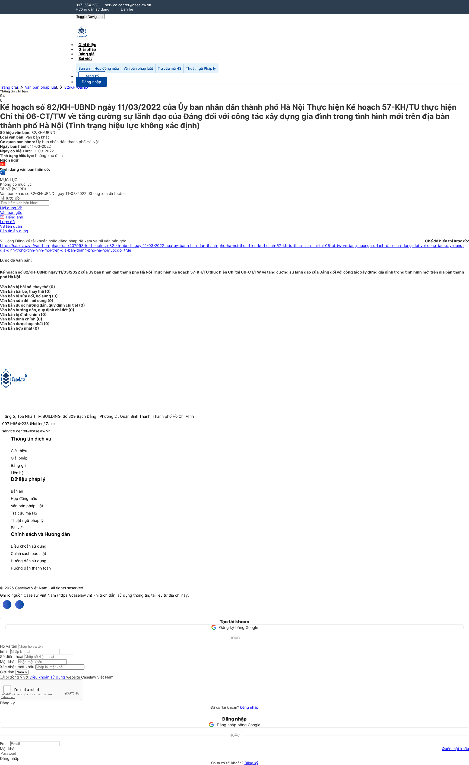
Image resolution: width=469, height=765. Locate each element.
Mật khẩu (8, 661)
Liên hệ (127, 9)
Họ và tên (8, 646)
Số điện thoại (11, 656)
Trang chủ (9, 87)
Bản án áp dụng (14, 231)
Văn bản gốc (11, 212)
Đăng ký (251, 763)
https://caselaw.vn (74, 595)
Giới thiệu (19, 450)
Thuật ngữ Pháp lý (201, 68)
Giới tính (7, 672)
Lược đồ (7, 221)
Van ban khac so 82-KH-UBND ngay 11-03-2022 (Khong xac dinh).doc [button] (63, 193)
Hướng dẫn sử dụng (92, 9)
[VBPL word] (2, 175)
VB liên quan (11, 226)
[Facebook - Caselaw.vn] (7, 604)
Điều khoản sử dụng (28, 546)
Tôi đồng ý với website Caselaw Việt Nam (58, 677)
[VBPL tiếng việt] (2, 164)
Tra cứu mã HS (169, 68)
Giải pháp (19, 458)
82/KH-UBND (76, 87)
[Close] (0, 618)
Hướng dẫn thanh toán (31, 568)
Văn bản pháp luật (138, 68)
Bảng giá (19, 465)
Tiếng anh (13, 217)
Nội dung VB (11, 207)
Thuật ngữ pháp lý (27, 520)
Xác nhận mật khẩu (17, 666)
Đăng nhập (249, 707)
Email (4, 651)
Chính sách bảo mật (28, 553)
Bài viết (85, 58)
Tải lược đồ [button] (10, 198)
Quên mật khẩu (455, 748)
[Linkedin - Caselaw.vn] (19, 604)
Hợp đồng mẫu (106, 68)
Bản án (84, 68)
